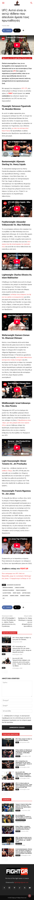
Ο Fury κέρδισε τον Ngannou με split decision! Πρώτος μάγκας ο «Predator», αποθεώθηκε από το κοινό (23, 752)
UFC (14, 71)
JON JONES (5, 595)
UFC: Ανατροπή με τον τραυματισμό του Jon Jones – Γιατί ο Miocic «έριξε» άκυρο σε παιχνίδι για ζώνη (23, 763)
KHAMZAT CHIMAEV (25, 595)
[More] (23, 30)
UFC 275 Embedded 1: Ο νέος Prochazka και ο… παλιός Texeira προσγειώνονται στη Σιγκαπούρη (9, 622)
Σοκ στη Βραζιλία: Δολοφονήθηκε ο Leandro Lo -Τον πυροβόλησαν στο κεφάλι (23, 817)
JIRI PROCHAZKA (26, 593)
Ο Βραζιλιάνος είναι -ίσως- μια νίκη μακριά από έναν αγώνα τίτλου (16, 422)
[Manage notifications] (29, 895)
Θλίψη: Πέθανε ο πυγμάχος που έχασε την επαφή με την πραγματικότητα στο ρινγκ (23, 828)
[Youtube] (30, 888)
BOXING (18, 756)
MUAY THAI (18, 843)
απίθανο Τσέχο (7, 471)
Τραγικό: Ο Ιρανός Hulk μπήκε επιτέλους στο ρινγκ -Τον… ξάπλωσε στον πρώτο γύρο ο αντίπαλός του (23, 806)
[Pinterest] (14, 888)
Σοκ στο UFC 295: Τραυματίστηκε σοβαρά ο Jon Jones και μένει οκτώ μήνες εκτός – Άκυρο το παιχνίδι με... (23, 774)
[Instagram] (9, 888)
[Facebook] (4, 888)
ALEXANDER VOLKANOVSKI (14, 585)
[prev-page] (3, 672)
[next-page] (6, 672)
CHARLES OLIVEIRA (19, 587)
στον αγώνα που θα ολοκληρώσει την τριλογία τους (16, 244)
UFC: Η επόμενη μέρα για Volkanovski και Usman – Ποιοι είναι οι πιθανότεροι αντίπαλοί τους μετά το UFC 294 (23, 785)
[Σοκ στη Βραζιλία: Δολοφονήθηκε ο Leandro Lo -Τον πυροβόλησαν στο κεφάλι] (8, 819)
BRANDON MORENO (8, 587)
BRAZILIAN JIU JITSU (20, 820)
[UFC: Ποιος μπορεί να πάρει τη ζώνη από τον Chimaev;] (6, 640)
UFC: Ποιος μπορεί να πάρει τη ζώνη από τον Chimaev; (23, 739)
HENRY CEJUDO (16, 593)
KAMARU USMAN (14, 595)
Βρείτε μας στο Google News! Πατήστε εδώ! (17, 58)
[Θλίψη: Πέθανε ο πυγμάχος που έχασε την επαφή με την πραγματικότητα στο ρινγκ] (8, 830)
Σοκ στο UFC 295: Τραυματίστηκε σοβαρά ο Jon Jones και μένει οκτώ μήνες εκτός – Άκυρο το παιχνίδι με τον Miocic (21, 662)
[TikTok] (19, 888)
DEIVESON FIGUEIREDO (8, 590)
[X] (25, 888)
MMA (3, 642)
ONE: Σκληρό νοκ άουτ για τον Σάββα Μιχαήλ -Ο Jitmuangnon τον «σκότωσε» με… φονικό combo (23, 839)
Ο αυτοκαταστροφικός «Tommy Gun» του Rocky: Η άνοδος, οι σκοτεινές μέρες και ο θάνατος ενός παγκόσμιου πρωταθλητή (23, 851)
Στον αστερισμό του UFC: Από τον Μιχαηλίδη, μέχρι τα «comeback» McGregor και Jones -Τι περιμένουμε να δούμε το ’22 (16, 576)
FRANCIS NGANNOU (21, 590)
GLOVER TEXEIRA (7, 593)
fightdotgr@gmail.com (21, 882)
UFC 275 (24, 88)
